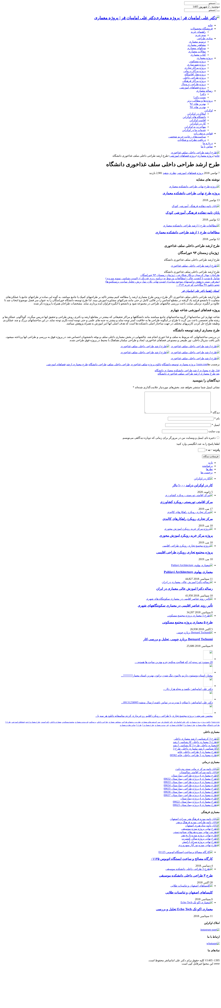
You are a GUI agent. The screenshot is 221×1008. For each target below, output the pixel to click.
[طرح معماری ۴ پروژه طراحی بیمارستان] (195, 775)
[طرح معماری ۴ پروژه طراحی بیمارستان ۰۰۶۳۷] (192, 795)
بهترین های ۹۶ (198, 103)
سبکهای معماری (196, 48)
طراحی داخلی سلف (118, 364)
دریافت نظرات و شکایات (191, 139)
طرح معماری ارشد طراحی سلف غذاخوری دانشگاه (189, 373)
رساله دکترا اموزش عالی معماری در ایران (184, 588)
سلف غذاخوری (139, 364)
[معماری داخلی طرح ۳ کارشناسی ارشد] (196, 745)
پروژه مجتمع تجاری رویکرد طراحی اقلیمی (184, 552)
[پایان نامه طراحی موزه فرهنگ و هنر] (198, 822)
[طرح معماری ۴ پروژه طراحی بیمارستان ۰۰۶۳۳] (192, 782)
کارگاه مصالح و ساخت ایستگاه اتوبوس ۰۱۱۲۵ (182, 859)
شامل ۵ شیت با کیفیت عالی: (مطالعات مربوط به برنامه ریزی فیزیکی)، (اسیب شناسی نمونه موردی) (162, 278)
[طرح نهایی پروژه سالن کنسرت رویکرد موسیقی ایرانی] (201, 838)
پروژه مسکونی (197, 61)
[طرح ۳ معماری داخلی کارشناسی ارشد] (196, 742)
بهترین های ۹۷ (198, 107)
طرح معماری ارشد (77, 364)
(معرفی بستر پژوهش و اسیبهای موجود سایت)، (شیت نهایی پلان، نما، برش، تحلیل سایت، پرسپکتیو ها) (162, 281)
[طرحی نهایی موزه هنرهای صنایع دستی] (196, 832)
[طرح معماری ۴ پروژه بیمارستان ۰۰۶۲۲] (196, 801)
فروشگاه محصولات (201, 28)
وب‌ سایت (214, 431)
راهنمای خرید (198, 31)
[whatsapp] (213, 943)
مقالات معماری (197, 51)
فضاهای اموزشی (56, 364)
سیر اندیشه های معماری (150, 722)
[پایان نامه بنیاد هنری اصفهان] (202, 825)
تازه (210, 462)
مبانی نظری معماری (128, 725)
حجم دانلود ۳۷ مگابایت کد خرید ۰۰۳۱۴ (198, 284)
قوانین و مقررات (203, 133)
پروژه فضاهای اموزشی (192, 87)
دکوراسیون (45, 722)
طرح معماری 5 (148, 725)
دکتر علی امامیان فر (181, 722)
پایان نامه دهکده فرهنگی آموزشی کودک (193, 212)
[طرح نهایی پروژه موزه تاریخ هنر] (200, 835)
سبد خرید (200, 35)
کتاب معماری (198, 54)
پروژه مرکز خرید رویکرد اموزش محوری (186, 535)
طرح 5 (139, 725)
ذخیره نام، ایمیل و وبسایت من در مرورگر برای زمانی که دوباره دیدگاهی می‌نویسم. (168, 437)
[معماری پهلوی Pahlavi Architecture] (192, 565)
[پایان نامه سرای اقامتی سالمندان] (199, 772)
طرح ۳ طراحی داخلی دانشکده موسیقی (186, 875)
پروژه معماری (205, 58)
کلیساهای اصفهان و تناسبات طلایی (189, 892)
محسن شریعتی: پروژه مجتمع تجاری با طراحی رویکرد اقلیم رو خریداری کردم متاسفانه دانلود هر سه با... (154, 715)
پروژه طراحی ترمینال (193, 84)
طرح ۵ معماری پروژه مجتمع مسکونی (187, 622)
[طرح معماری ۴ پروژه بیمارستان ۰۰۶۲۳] (196, 805)
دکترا (203, 94)
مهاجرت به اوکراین (195, 126)
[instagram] (210, 929)
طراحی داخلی (102, 722)
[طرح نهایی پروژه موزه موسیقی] (200, 828)
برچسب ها (207, 472)
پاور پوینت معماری (162, 725)
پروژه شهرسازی (196, 64)
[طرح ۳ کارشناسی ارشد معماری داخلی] (197, 738)
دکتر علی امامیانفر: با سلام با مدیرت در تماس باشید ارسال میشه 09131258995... (167, 702)
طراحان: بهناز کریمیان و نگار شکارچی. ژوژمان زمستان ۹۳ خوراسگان (180, 275)
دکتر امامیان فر (167, 722)
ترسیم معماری (197, 41)
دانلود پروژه (154, 364)
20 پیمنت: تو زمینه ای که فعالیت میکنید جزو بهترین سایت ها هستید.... (174, 662)
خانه (210, 25)
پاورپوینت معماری (82, 722)
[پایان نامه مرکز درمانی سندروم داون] (197, 769)
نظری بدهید (169, 173)
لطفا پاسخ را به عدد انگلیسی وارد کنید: (198, 443)
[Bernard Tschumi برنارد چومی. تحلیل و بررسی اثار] (194, 632)
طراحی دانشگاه (98, 364)
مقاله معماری (201, 725)
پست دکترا (200, 97)
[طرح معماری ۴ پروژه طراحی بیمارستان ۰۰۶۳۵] (192, 788)
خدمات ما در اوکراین (194, 130)
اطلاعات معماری (176, 725)
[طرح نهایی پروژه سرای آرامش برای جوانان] (201, 841)
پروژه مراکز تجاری (195, 67)
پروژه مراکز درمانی (194, 71)
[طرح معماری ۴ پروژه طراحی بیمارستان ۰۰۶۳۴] (192, 785)
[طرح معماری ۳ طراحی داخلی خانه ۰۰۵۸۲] (195, 755)
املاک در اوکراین (196, 113)
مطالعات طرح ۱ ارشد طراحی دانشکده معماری (187, 232)
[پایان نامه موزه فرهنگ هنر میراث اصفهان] (195, 819)
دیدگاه (215, 412)
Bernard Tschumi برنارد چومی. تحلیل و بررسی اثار (178, 639)
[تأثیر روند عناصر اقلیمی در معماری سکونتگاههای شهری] (179, 598)
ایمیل (216, 424)
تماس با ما (207, 146)
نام (217, 418)
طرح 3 (8, 722)
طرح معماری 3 (189, 725)
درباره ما (208, 143)
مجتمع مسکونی (68, 722)
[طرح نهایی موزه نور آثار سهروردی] (199, 845)
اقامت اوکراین (197, 120)
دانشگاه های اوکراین (194, 117)
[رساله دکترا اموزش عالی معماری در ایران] (187, 582)
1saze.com (202, 364)
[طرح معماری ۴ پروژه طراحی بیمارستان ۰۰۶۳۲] (192, 778)
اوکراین (208, 110)
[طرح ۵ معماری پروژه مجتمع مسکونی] (190, 615)
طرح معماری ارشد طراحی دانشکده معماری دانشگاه (187, 370)
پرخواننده (207, 465)
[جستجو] (218, 3)
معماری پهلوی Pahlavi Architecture (188, 572)
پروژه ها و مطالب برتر (200, 100)
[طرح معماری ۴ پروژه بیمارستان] (200, 798)
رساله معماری (204, 90)
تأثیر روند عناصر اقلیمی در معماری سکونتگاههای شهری (175, 605)
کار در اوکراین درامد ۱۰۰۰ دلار (192, 485)
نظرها (209, 469)
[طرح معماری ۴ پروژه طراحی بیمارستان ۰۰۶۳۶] (192, 791)
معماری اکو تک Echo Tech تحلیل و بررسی (184, 909)
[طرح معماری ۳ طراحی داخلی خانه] (198, 751)
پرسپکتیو (92, 722)
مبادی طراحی (205, 38)
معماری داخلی (55, 722)
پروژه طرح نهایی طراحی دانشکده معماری (191, 193)
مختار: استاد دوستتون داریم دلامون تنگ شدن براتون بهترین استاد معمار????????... (167, 675)
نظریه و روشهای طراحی (131, 722)
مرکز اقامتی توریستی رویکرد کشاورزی (186, 502)
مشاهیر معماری (197, 44)
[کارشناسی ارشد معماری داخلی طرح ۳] (196, 748)
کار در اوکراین (198, 123)
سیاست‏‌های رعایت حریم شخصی (187, 136)
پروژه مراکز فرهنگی (194, 80)
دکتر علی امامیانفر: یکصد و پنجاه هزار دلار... (188, 689)
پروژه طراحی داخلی (194, 77)
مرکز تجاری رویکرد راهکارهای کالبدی (187, 519)
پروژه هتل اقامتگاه (195, 74)
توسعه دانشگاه (170, 364)
